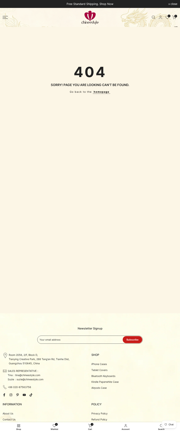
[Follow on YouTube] (24, 395)
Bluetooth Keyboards (103, 375)
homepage (101, 91)
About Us (8, 413)
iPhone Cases (99, 364)
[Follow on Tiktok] (31, 395)
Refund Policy (99, 419)
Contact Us (9, 419)
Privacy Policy (99, 413)
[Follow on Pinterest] (17, 395)
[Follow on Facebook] (4, 395)
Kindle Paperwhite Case (105, 381)
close (8, 4)
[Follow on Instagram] (10, 395)
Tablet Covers (99, 370)
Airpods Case (99, 387)
